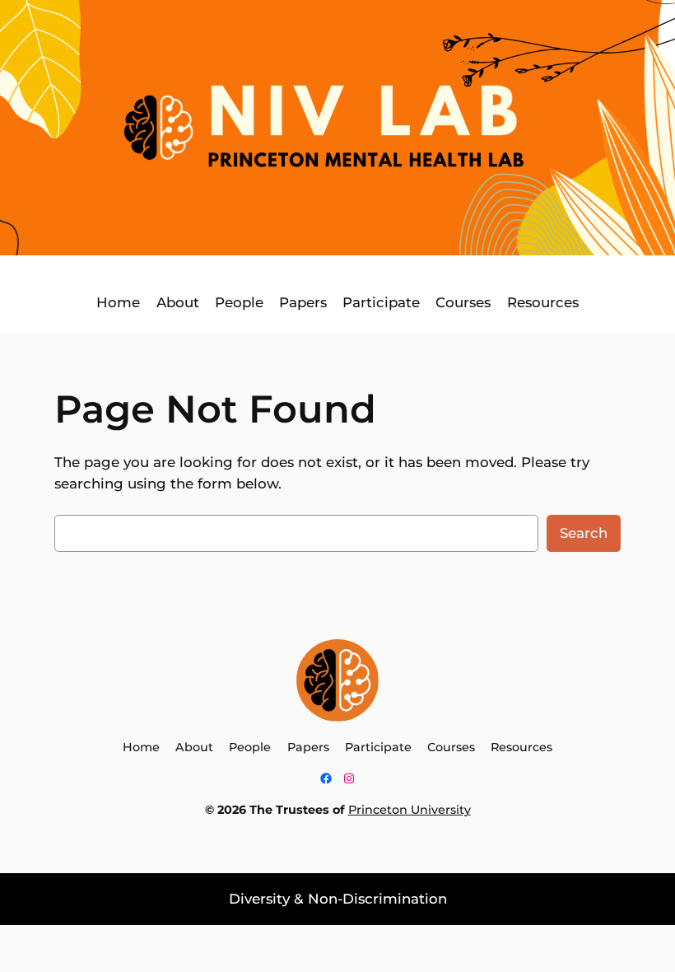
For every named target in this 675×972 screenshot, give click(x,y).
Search (584, 533)
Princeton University (409, 809)
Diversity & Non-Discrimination (338, 898)
